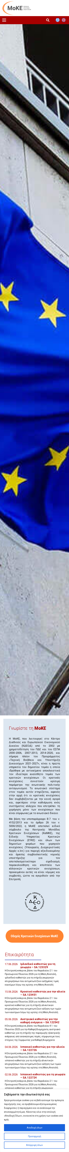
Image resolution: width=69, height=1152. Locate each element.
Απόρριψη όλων (34, 1145)
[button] (47, 20)
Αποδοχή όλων (34, 1127)
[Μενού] (4, 20)
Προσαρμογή (34, 1136)
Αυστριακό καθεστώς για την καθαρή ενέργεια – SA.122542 (39, 1020)
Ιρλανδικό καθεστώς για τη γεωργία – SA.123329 (37, 965)
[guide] (34, 936)
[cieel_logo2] (34, 902)
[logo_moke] (16, 8)
